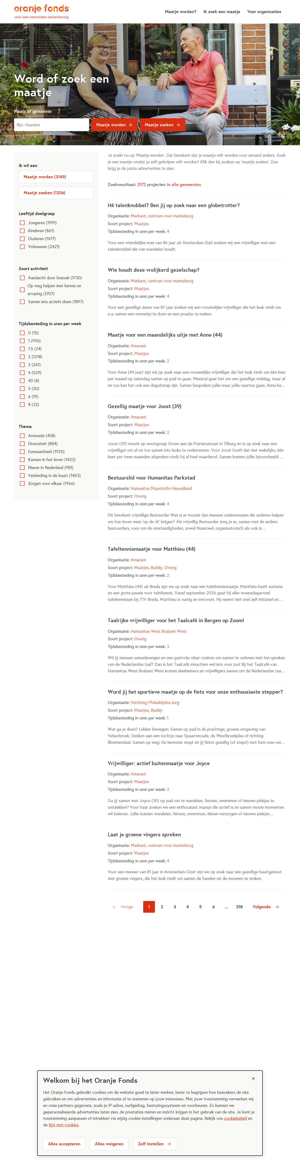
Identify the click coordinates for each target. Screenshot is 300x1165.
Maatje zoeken (159, 124)
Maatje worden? (180, 11)
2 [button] (162, 906)
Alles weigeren (109, 1143)
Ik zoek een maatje (221, 11)
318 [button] (239, 906)
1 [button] (149, 906)
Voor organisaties (264, 11)
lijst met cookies (64, 1125)
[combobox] (51, 124)
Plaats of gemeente (33, 111)
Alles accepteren (64, 1143)
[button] (123, 907)
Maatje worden (111, 124)
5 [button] (200, 906)
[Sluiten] (253, 1078)
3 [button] (175, 906)
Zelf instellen (151, 1143)
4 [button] (187, 906)
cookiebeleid (235, 1118)
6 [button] (213, 906)
